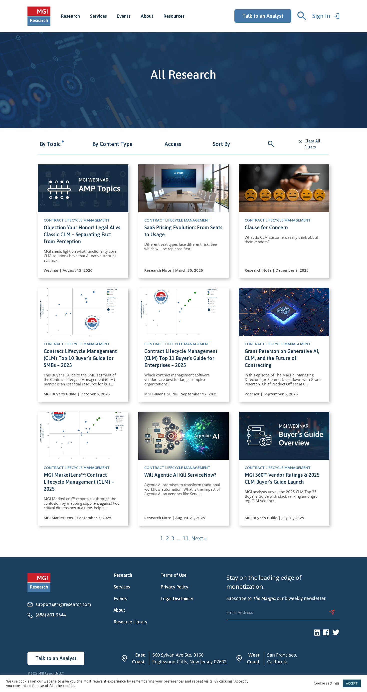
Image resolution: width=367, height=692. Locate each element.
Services (98, 16)
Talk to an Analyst (262, 16)
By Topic (50, 144)
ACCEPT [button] (352, 683)
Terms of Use (173, 575)
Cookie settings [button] (326, 683)
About (147, 16)
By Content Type (112, 144)
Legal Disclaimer (177, 598)
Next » (199, 538)
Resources (174, 16)
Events (124, 16)
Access (173, 144)
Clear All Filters (312, 144)
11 (186, 538)
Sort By (221, 144)
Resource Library (130, 622)
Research (70, 16)
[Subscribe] (332, 612)
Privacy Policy (174, 587)
